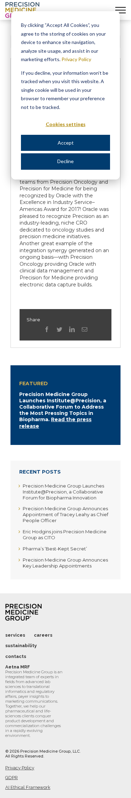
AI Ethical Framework (27, 787)
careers (43, 635)
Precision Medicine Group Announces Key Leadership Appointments (65, 563)
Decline (65, 161)
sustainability (21, 645)
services (15, 635)
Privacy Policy (76, 59)
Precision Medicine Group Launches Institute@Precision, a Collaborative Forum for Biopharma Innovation (63, 491)
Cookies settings (66, 124)
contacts (15, 656)
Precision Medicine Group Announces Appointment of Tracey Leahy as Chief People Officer (65, 514)
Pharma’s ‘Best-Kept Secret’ (55, 548)
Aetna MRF (17, 667)
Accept (66, 143)
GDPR (11, 777)
